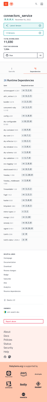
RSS (5, 283)
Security (8, 348)
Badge (6, 274)
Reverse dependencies (12, 291)
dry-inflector (10, 141)
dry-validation (11, 158)
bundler (9, 101)
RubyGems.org (16, 366)
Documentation (10, 262)
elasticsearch (11, 169)
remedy (8, 223)
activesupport (12, 90)
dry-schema (10, 152)
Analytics (7, 287)
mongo (9, 217)
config (8, 116)
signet (8, 228)
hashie (8, 200)
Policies (8, 340)
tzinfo (8, 234)
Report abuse (11, 321)
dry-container (11, 130)
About (7, 332)
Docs (6, 336)
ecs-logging (10, 163)
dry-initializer (10, 146)
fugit (7, 194)
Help (6, 352)
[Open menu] (6, 4)
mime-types (10, 211)
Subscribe (7, 278)
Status (7, 344)
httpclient (9, 206)
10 (40, 55)
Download (7, 266)
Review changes (10, 270)
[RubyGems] (11, 4)
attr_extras (10, 96)
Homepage (8, 258)
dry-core (9, 135)
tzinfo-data (11, 239)
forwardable (10, 189)
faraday (9, 175)
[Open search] (36, 4)
